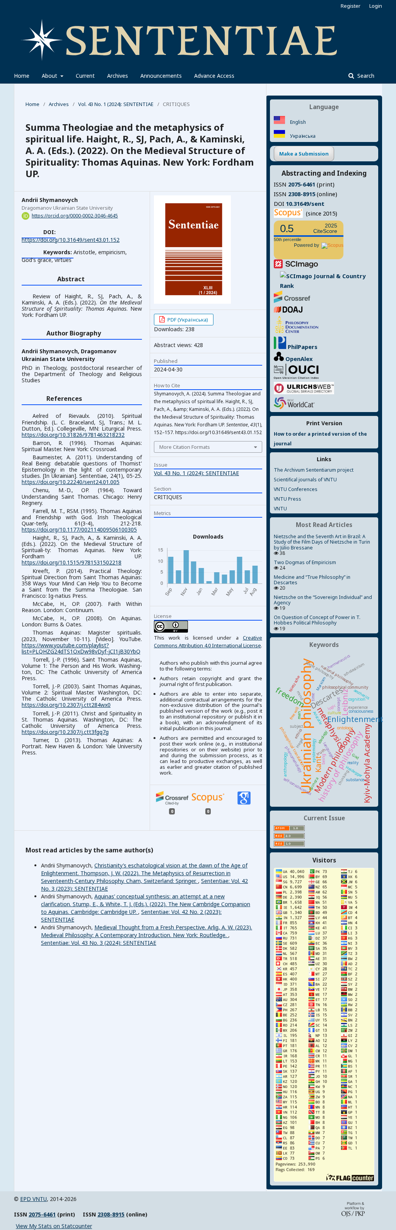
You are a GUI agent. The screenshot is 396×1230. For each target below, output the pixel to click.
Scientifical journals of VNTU (305, 479)
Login (375, 5)
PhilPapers (301, 347)
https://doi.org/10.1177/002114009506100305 (79, 529)
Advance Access (214, 75)
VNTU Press (287, 499)
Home (21, 75)
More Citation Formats (184, 446)
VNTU (280, 508)
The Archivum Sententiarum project (313, 470)
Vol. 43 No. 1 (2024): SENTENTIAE (116, 104)
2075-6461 (301, 184)
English (297, 122)
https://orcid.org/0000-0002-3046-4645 (75, 215)
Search (365, 75)
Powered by (307, 245)
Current (85, 75)
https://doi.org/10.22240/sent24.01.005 (70, 482)
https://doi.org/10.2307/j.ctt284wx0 (66, 704)
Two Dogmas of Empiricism (305, 562)
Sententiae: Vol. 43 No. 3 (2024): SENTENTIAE (98, 942)
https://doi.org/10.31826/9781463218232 (73, 434)
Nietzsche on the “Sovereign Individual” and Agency (323, 600)
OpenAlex (298, 359)
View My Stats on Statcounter (54, 1226)
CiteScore (325, 228)
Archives (117, 75)
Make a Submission (304, 153)
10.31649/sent (305, 203)
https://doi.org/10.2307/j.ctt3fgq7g (65, 732)
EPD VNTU (33, 1199)
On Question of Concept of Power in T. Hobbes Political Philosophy (317, 620)
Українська (302, 136)
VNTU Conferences (295, 489)
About (50, 75)
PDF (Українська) (187, 319)
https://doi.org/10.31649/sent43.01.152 (70, 239)
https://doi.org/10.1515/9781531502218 (71, 562)
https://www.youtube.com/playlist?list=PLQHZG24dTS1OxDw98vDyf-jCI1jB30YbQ (81, 648)
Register (350, 5)
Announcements (161, 75)
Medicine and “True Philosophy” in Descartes (312, 580)
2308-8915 (301, 194)
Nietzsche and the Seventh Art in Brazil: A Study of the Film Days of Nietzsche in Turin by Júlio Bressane (322, 542)
